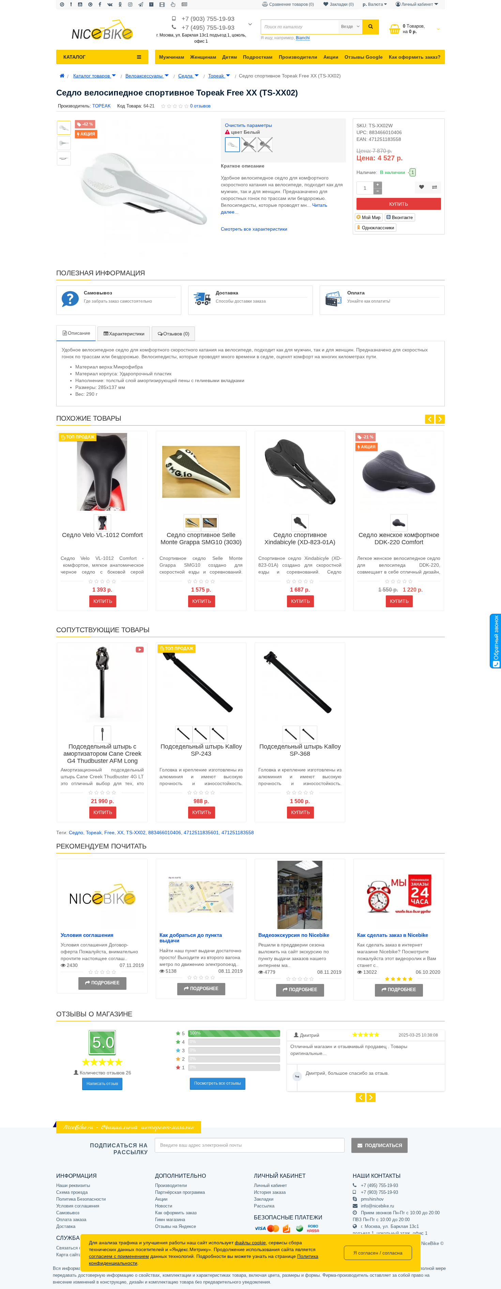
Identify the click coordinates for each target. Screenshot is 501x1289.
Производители (298, 57)
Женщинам (203, 57)
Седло (76, 832)
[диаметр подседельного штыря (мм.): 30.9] (291, 734)
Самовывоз (67, 1212)
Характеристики (127, 333)
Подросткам (257, 57)
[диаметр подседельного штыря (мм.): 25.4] (218, 734)
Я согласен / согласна (378, 1253)
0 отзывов (200, 105)
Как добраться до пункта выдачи (191, 938)
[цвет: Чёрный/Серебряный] (102, 523)
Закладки (263, 1199)
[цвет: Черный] (300, 523)
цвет (245, 132)
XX (120, 832)
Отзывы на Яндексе (175, 1226)
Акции (330, 57)
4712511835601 (201, 832)
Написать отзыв (102, 1083)
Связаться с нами (74, 1247)
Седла (186, 75)
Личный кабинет (270, 1185)
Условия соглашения (87, 935)
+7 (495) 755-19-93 (208, 27)
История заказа (270, 1192)
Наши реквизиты (73, 1185)
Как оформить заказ (176, 1212)
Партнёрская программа (180, 1192)
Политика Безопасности (81, 1199)
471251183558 (238, 832)
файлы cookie (250, 1242)
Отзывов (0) (176, 333)
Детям (229, 57)
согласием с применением (119, 1256)
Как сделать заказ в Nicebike (392, 935)
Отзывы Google (364, 57)
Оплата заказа (71, 1219)
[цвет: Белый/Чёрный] (192, 523)
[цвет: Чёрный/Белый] (209, 523)
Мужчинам (171, 57)
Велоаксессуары (144, 75)
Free (109, 832)
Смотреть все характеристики (254, 229)
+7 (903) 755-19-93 (208, 18)
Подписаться (383, 1145)
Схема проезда (72, 1192)
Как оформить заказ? (415, 57)
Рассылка (264, 1205)
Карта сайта (68, 1254)
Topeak (216, 75)
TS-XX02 (136, 832)
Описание (79, 333)
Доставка (65, 1226)
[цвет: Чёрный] (399, 523)
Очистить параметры (248, 125)
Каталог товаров (92, 75)
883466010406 (164, 832)
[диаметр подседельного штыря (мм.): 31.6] (201, 734)
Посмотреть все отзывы (217, 1083)
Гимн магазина (170, 1219)
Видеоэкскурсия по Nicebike (293, 935)
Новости (163, 1205)
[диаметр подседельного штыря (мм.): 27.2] (184, 734)
